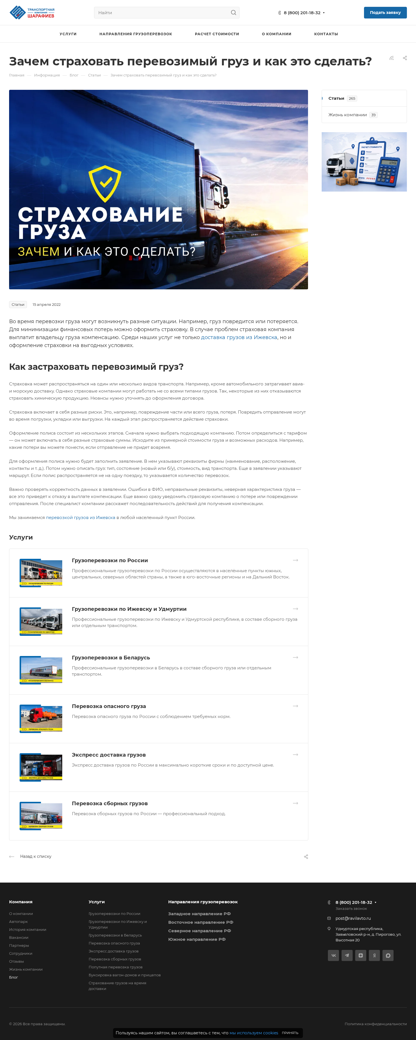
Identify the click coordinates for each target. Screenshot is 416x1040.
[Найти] (235, 12)
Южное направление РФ (197, 939)
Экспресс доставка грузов (109, 755)
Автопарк (18, 921)
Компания (20, 901)
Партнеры (19, 945)
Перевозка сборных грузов (110, 803)
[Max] (388, 955)
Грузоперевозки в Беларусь (111, 658)
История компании (27, 929)
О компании (21, 913)
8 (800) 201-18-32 (302, 12)
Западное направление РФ (199, 913)
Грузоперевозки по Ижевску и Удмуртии (129, 609)
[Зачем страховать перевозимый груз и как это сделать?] (158, 189)
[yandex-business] (374, 955)
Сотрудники (20, 953)
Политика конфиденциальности (376, 1024)
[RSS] (392, 57)
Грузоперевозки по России (110, 560)
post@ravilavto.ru (353, 918)
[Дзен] (360, 955)
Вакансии (18, 937)
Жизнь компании (26, 969)
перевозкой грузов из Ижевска (80, 517)
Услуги (97, 901)
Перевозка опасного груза (109, 706)
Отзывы (16, 961)
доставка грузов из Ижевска (239, 337)
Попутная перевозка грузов (116, 967)
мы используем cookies (254, 1032)
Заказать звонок (351, 908)
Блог (13, 977)
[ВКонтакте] (333, 955)
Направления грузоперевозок (203, 901)
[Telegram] (347, 955)
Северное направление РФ (199, 930)
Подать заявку (385, 12)
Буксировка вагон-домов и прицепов (125, 975)
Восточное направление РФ (200, 922)
